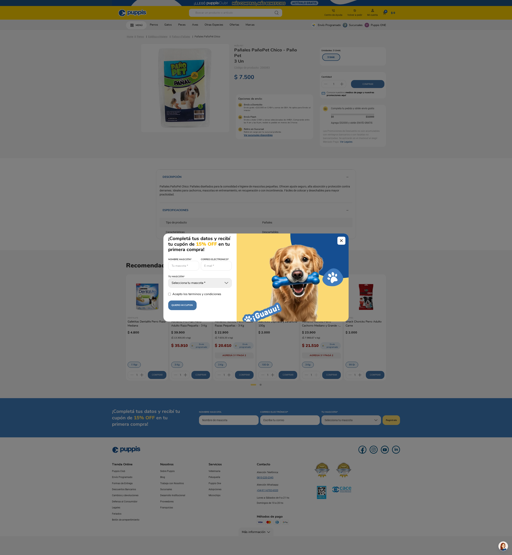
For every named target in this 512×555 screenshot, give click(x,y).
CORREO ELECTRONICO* (215, 259)
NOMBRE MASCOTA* (179, 259)
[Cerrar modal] (341, 241)
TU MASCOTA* (176, 276)
